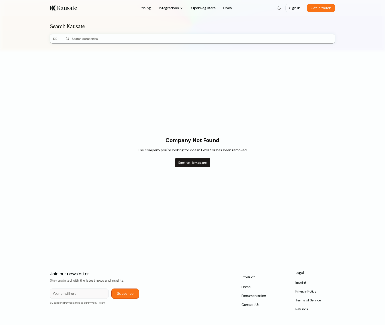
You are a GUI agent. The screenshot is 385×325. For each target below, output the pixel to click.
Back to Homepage (192, 163)
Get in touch (321, 8)
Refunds (301, 309)
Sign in (294, 8)
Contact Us (250, 304)
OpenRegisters (203, 8)
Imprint (300, 282)
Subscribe (125, 293)
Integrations (169, 8)
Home (246, 287)
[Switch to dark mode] (279, 8)
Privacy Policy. (96, 303)
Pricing (145, 8)
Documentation (254, 295)
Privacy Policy (306, 291)
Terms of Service (308, 300)
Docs (227, 8)
